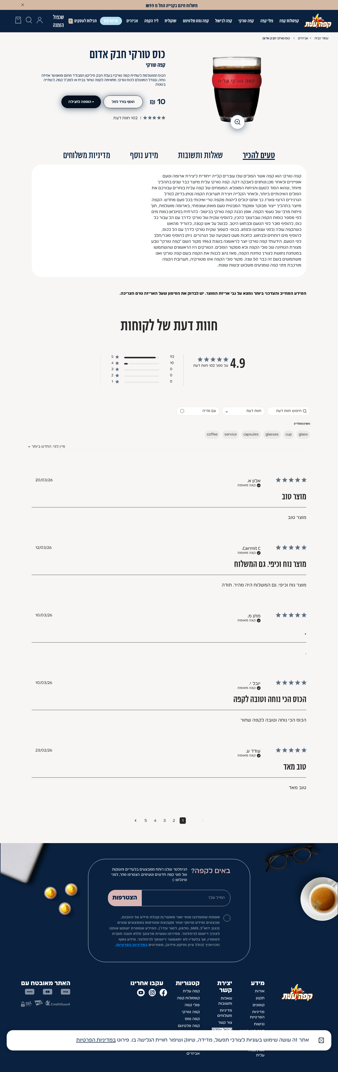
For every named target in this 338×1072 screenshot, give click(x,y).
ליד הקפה (151, 20)
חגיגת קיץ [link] (111, 20)
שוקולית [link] (170, 20)
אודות (260, 991)
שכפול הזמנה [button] (58, 21)
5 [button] (146, 821)
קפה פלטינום (189, 1026)
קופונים (259, 1005)
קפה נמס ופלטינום (196, 20)
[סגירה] (321, 1040)
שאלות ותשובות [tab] (200, 155)
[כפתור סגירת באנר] (22, 5)
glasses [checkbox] (272, 434)
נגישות (259, 1024)
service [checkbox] (230, 434)
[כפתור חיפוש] (29, 21)
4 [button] (155, 821)
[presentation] (18, 21)
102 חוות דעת (125, 118)
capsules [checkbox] (251, 434)
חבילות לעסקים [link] (85, 20)
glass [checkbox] (303, 434)
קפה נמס (192, 1019)
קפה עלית (191, 991)
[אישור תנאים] (226, 918)
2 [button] (174, 821)
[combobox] (243, 411)
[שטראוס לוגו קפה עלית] (318, 21)
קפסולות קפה (289, 20)
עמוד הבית (321, 38)
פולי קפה (266, 20)
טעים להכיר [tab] (259, 155)
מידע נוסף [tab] (144, 155)
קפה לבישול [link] (223, 20)
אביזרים (303, 38)
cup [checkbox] (289, 434)
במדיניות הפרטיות (131, 945)
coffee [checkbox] (212, 434)
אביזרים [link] (132, 20)
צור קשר (225, 1022)
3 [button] (164, 821)
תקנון (260, 998)
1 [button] (183, 821)
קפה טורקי (246, 20)
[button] (39, 21)
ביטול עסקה (222, 1029)
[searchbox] (288, 411)
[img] (163, 118)
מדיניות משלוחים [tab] (86, 155)
